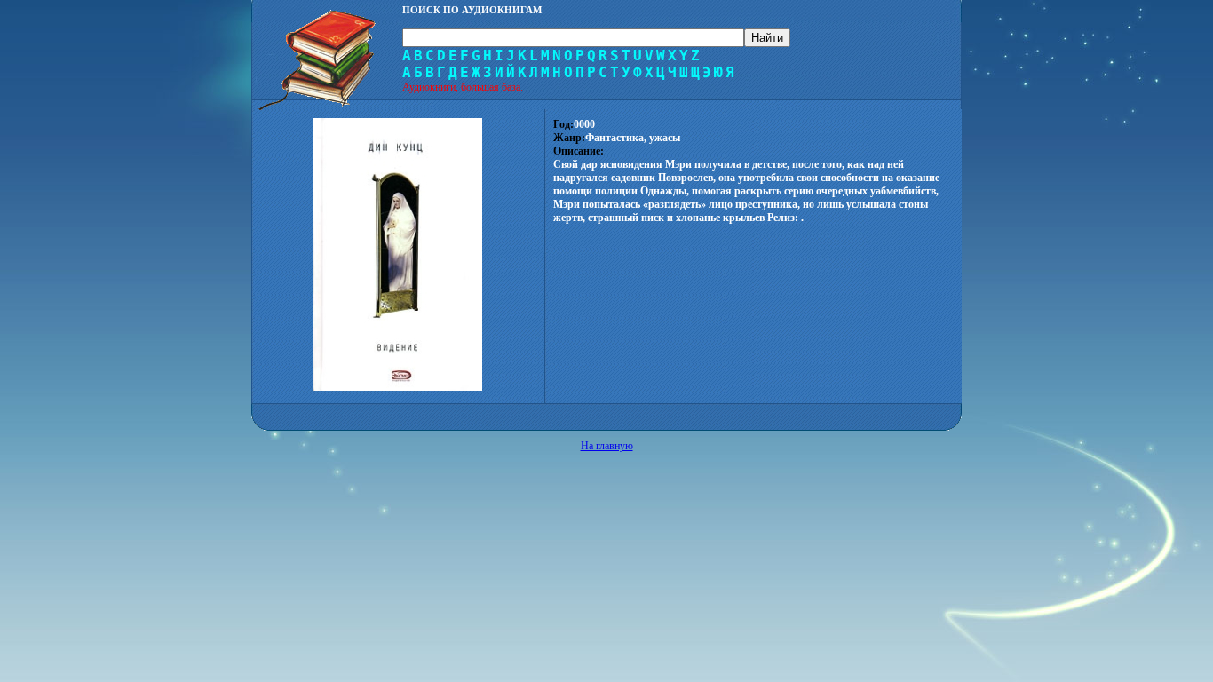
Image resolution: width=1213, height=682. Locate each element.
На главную (607, 446)
